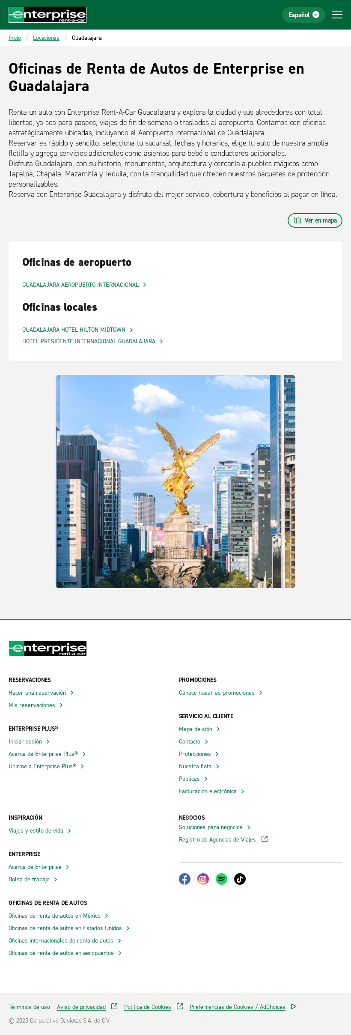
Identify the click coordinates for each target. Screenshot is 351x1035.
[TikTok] (240, 879)
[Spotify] (221, 879)
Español (299, 15)
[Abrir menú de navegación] (337, 14)
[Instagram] (203, 879)
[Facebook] (184, 879)
